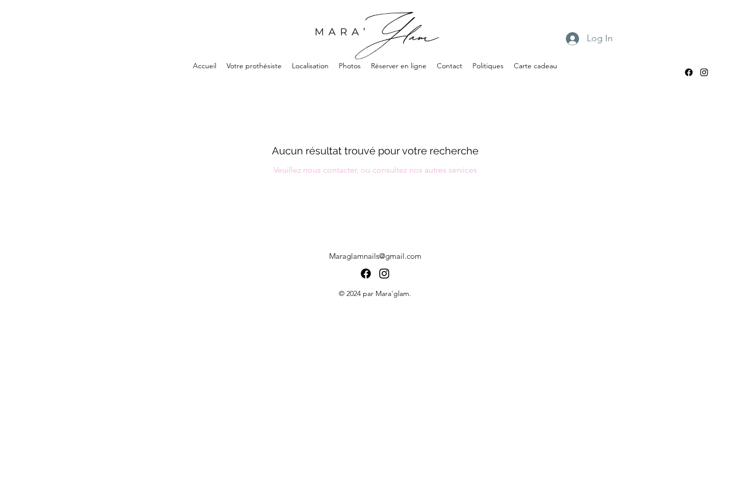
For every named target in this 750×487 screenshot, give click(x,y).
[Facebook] (689, 72)
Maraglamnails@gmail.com (375, 256)
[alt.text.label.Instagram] (704, 72)
